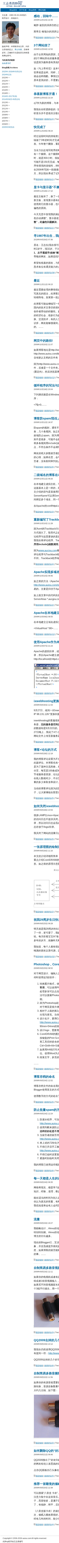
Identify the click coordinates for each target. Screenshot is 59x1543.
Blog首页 (13, 10)
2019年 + (6, 90)
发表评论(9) (49, 333)
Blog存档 (32, 10)
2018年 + (6, 93)
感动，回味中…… (46, 16)
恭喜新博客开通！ (46, 94)
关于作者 (22, 10)
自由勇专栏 (6, 63)
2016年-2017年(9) (9, 96)
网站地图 (42, 10)
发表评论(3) (49, 512)
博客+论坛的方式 (45, 749)
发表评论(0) (49, 86)
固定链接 (39, 37)
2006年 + (6, 124)
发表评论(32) (49, 957)
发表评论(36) (49, 273)
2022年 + (6, 81)
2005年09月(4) (8, 127)
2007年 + (6, 121)
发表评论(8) (49, 742)
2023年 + (6, 78)
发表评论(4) (49, 119)
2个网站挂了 (42, 45)
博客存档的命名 (44, 1076)
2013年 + (6, 102)
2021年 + (6, 84)
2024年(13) (6, 75)
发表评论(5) (49, 798)
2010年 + (6, 112)
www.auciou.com (48, 550)
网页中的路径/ (43, 340)
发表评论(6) (49, 467)
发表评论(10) (49, 37)
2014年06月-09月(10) (11, 99)
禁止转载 (18, 49)
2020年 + (6, 87)
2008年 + (6, 118)
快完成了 (40, 127)
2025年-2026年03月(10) (12, 72)
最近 (37, 280)
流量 (37, 1219)
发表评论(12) (49, 377)
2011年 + (6, 109)
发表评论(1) (49, 179)
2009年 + (6, 115)
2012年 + (6, 105)
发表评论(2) (49, 605)
